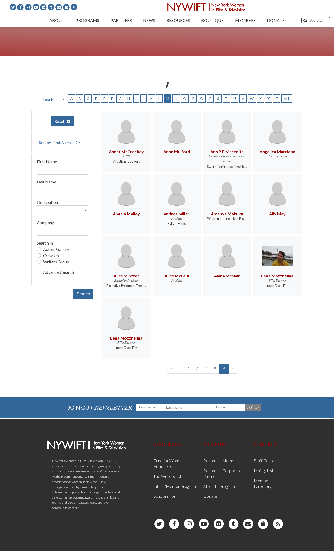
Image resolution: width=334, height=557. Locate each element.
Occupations (48, 202)
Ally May (277, 213)
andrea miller (176, 213)
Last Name (46, 181)
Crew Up (51, 255)
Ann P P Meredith (227, 151)
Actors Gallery (56, 249)
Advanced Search (58, 272)
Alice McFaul (177, 275)
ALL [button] (287, 98)
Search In (45, 242)
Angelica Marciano (277, 151)
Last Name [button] (52, 99)
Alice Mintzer (126, 275)
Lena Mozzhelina (277, 275)
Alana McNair (227, 275)
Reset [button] (60, 121)
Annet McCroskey (126, 151)
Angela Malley (126, 213)
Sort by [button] (55, 142)
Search (83, 294)
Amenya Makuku (227, 213)
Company (45, 222)
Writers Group (56, 261)
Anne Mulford (176, 151)
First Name (47, 161)
